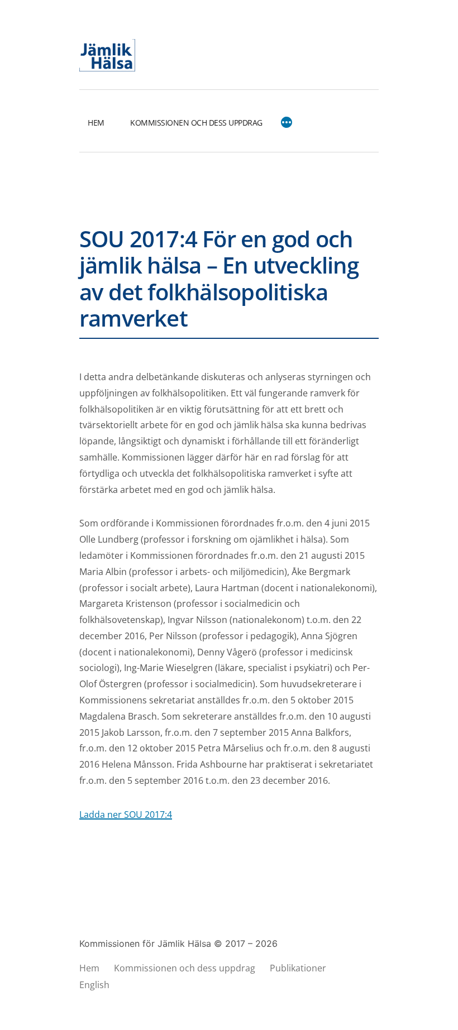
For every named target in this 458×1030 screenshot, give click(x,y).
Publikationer (298, 968)
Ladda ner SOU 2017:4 (125, 814)
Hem (96, 122)
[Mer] (286, 123)
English (94, 985)
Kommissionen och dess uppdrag (196, 122)
